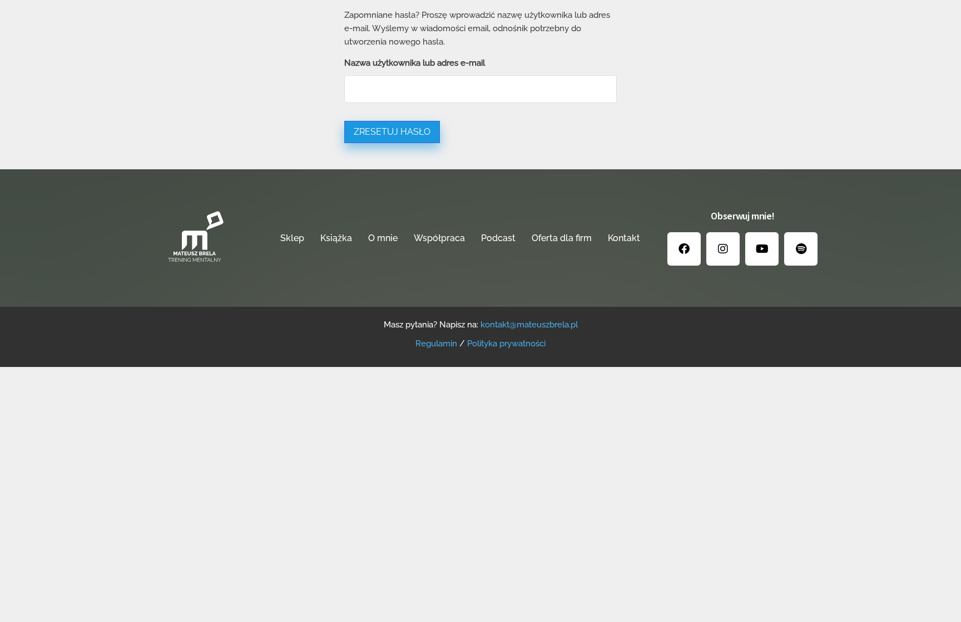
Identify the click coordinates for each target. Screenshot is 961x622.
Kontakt (624, 238)
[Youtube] (762, 249)
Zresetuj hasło (392, 131)
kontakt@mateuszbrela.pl (529, 325)
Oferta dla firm (562, 238)
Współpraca (439, 238)
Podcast (498, 238)
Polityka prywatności (506, 344)
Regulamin (436, 344)
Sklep (292, 238)
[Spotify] (801, 249)
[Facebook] (684, 249)
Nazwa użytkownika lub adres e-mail (414, 63)
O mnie (383, 238)
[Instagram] (723, 249)
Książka (336, 238)
